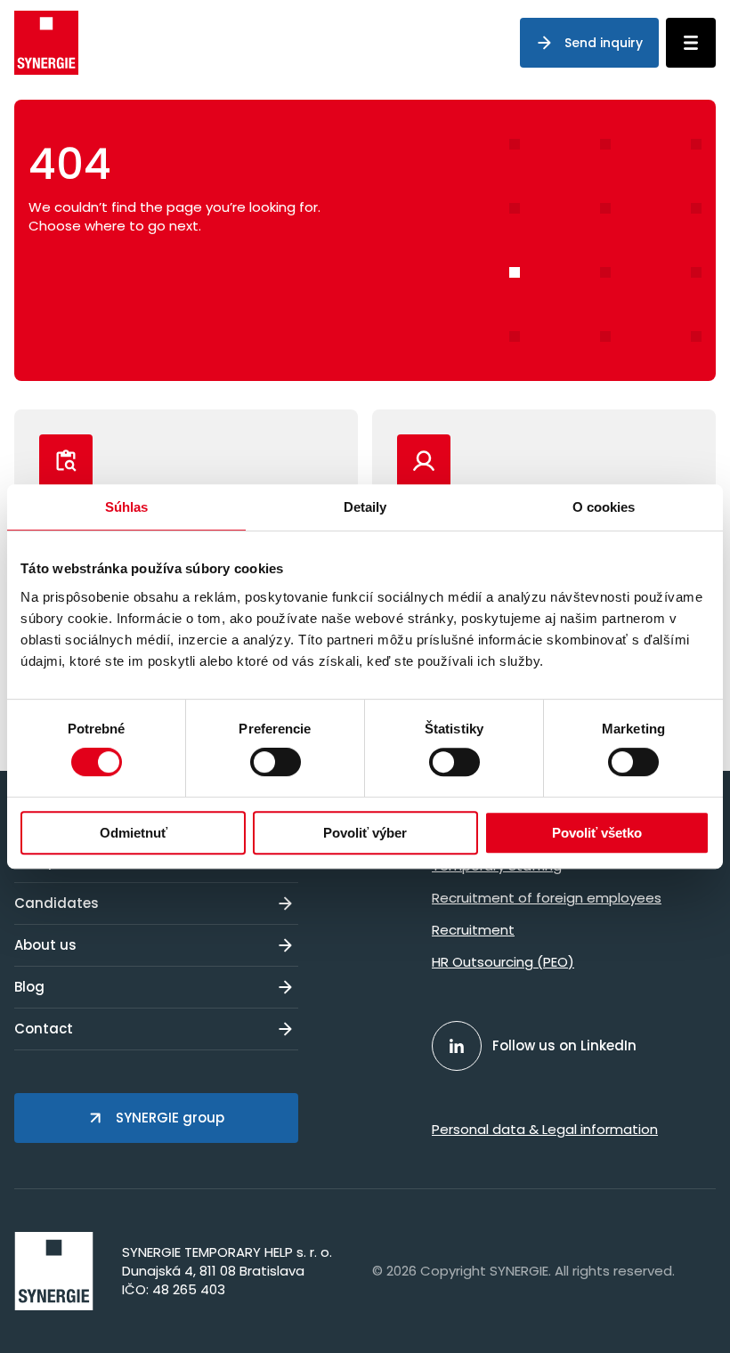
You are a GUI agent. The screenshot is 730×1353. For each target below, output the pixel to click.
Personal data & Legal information (545, 1129)
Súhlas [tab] (127, 506)
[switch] (275, 762)
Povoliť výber (365, 832)
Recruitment (473, 929)
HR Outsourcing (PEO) (503, 961)
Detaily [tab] (365, 506)
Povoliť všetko (597, 832)
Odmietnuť (133, 832)
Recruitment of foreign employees (546, 897)
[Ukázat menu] (691, 43)
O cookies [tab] (604, 506)
